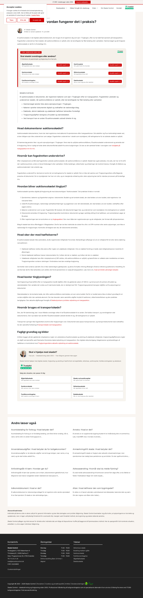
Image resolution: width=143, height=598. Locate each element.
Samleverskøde (78, 553)
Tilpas (11, 20)
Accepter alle (37, 20)
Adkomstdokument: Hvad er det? (26, 488)
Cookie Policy (35, 15)
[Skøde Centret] (20, 30)
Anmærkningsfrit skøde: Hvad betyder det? (92, 449)
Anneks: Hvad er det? (83, 430)
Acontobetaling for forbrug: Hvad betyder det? (32, 430)
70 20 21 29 (14, 559)
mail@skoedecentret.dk (16, 561)
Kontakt (119, 8)
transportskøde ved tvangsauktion (50, 325)
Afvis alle (23, 20)
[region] (25, 14)
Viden (94, 8)
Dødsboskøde (78, 561)
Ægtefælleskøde (79, 559)
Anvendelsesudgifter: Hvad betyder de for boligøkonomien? (38, 449)
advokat (108, 587)
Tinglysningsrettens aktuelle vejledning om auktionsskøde (58, 343)
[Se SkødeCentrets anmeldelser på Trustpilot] (120, 52)
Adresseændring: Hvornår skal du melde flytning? (95, 469)
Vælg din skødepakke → (82, 2)
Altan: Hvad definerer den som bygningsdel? (93, 488)
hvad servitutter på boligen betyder (106, 270)
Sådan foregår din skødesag (79, 8)
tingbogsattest (58, 219)
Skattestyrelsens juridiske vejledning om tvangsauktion (70, 300)
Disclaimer (40, 584)
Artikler (67, 584)
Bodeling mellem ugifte (81, 551)
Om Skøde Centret (107, 8)
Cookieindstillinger (14, 569)
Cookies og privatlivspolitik (54, 584)
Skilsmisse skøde (79, 548)
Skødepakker (60, 8)
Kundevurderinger (78, 584)
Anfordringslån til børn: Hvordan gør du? (29, 469)
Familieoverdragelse (80, 556)
